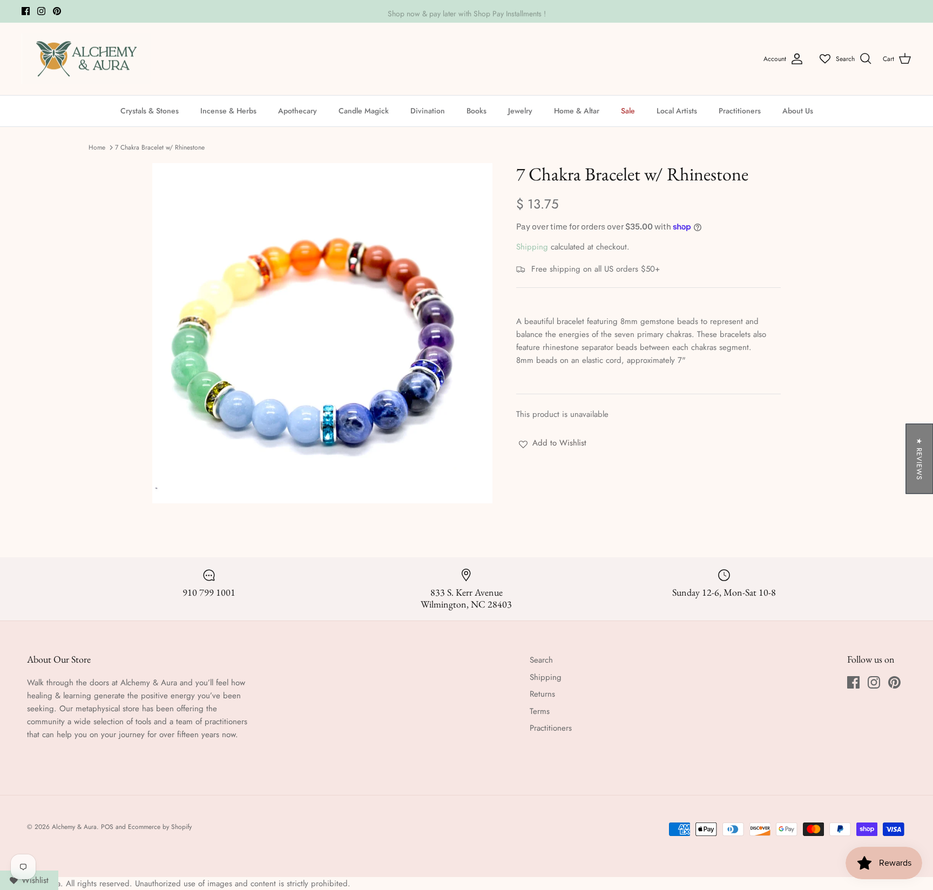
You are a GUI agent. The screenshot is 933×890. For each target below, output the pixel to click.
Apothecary (297, 110)
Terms (540, 711)
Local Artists (677, 110)
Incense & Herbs (228, 110)
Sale (628, 110)
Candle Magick (364, 110)
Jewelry (520, 110)
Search (541, 660)
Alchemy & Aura (74, 827)
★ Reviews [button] (919, 459)
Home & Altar (576, 110)
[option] (322, 333)
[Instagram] (41, 11)
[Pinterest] (57, 11)
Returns (542, 694)
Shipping (532, 247)
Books (476, 110)
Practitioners (740, 110)
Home (97, 147)
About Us (797, 110)
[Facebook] (26, 11)
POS (107, 827)
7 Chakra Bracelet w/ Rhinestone (160, 147)
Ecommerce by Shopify (160, 827)
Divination (427, 110)
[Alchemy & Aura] (86, 59)
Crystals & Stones (149, 110)
